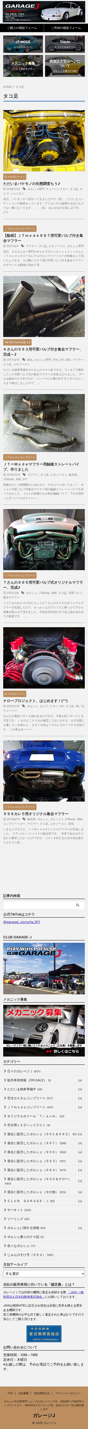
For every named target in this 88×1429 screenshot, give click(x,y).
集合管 (73, 474)
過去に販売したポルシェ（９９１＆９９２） (42, 1134)
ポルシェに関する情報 (26, 1228)
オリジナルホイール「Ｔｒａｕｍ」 (35, 1116)
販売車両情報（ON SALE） (29, 1080)
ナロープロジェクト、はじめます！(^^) (35, 701)
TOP (10, 1393)
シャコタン (17, 193)
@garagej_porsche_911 (21, 922)
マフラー (31, 246)
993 (68, 359)
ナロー (54, 706)
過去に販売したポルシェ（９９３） (36, 1161)
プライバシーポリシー (68, 1393)
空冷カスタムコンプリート (30, 1098)
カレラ (44, 706)
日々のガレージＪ (23, 1071)
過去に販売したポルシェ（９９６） (36, 1152)
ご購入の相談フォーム (22, 27)
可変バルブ (75, 593)
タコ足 (74, 189)
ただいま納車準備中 (24, 1089)
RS (77, 706)
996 (18, 479)
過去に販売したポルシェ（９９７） (36, 1143)
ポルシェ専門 (36, 189)
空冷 (55, 359)
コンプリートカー (14, 823)
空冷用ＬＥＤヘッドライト (28, 1125)
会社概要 (23, 1393)
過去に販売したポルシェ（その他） (36, 1192)
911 (62, 359)
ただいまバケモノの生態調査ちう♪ (31, 183)
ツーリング (18, 1219)
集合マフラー (11, 597)
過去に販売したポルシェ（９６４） (36, 1170)
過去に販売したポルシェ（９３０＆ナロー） (38, 1181)
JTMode (8, 479)
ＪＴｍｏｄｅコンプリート (30, 1107)
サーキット (19, 1210)
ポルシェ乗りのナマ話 (25, 1237)
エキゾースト (57, 246)
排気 (30, 359)
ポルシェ (31, 593)
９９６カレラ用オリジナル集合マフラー (36, 814)
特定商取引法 (42, 1393)
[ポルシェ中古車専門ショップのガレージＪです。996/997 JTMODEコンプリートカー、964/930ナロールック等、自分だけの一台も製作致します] (44, 11)
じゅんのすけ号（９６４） (30, 1255)
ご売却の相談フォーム (66, 27)
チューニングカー (57, 189)
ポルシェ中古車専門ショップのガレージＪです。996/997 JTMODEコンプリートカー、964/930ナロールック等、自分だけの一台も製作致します (44, 1405)
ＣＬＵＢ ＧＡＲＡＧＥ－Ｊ (31, 1201)
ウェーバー (10, 710)
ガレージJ (56, 819)
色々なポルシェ (21, 1246)
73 (82, 706)
